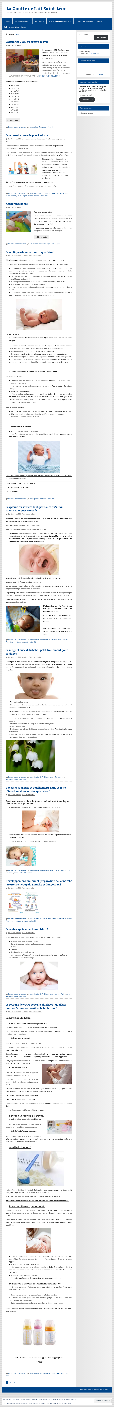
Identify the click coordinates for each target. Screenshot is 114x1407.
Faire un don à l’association (15, 27)
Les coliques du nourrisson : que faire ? (30, 252)
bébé (32, 193)
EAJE (58, 193)
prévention (32, 196)
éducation (49, 639)
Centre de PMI (44, 127)
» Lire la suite (12, 120)
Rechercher (83, 34)
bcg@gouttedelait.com (49, 76)
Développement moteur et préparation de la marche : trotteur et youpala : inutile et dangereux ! (39, 882)
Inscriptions (39, 21)
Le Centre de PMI (14, 45)
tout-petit (44, 196)
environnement (50, 919)
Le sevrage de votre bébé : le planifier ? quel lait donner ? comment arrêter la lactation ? (36, 1006)
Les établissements (29, 139)
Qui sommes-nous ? (22, 21)
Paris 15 (14, 196)
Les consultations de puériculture (27, 135)
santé (38, 196)
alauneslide (34, 127)
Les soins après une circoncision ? (27, 929)
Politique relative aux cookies (62, 1403)
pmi (51, 127)
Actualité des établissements (60, 21)
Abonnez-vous (87, 99)
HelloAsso (99, 74)
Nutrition (25, 256)
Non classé (41, 139)
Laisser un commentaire (17, 127)
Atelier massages (17, 203)
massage (46, 244)
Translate (96, 53)
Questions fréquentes (84, 21)
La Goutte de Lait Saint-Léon (36, 8)
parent (8, 196)
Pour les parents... (35, 256)
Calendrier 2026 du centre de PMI (27, 41)
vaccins (29, 873)
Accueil (7, 21)
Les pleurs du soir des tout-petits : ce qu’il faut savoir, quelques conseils (35, 508)
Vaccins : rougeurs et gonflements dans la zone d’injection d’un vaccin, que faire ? (36, 789)
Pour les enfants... (52, 139)
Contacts (100, 21)
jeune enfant (64, 193)
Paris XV (21, 196)
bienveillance (39, 193)
